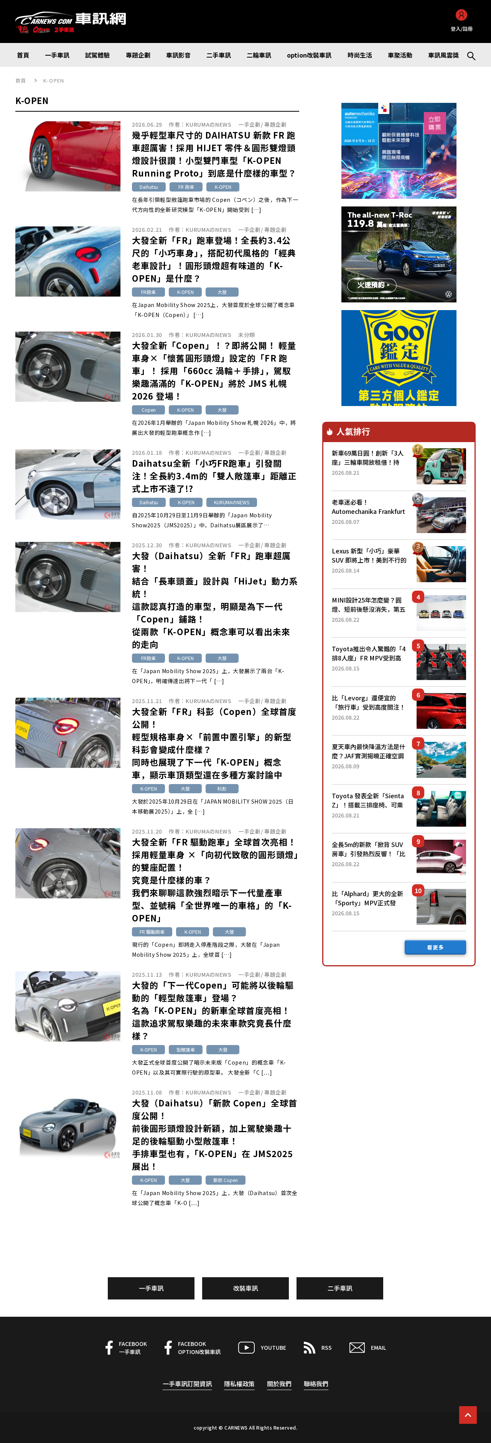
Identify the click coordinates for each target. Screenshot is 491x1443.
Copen (149, 409)
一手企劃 (249, 124)
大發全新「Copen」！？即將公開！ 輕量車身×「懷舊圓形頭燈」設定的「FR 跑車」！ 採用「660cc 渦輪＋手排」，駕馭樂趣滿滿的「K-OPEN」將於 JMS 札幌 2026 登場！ (214, 370)
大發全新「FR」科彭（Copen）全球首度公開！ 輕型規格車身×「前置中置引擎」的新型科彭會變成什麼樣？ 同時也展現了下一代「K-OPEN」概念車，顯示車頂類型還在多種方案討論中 (214, 743)
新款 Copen (225, 1180)
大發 (222, 292)
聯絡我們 (316, 1383)
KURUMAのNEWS (209, 124)
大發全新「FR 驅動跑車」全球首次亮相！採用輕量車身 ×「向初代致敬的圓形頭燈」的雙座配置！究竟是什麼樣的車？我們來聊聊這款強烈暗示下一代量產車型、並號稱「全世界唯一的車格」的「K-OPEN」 (215, 879)
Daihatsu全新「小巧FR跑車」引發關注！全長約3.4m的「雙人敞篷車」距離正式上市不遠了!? (214, 475)
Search (468, 55)
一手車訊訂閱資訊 (187, 1383)
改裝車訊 (245, 1288)
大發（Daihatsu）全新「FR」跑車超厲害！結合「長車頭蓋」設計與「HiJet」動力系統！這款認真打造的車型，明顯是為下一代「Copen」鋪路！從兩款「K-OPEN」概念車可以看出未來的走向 (215, 599)
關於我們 (279, 1383)
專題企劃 (275, 124)
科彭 (222, 788)
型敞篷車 (185, 1049)
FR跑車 (148, 292)
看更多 (435, 947)
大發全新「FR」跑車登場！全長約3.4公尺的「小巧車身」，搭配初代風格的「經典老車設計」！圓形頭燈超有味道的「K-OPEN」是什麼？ (214, 259)
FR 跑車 (186, 186)
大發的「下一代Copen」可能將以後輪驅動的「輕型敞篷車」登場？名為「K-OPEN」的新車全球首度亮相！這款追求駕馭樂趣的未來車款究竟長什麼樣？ (213, 1010)
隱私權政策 (239, 1383)
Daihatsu (149, 186)
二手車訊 (340, 1288)
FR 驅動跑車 (152, 931)
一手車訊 (151, 1288)
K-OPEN (223, 186)
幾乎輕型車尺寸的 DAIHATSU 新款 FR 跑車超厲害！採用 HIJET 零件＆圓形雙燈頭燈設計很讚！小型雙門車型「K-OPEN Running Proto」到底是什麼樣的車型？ (214, 154)
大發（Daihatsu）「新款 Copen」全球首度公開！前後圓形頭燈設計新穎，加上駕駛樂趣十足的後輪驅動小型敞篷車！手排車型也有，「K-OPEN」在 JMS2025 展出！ (215, 1134)
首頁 (20, 80)
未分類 (246, 334)
